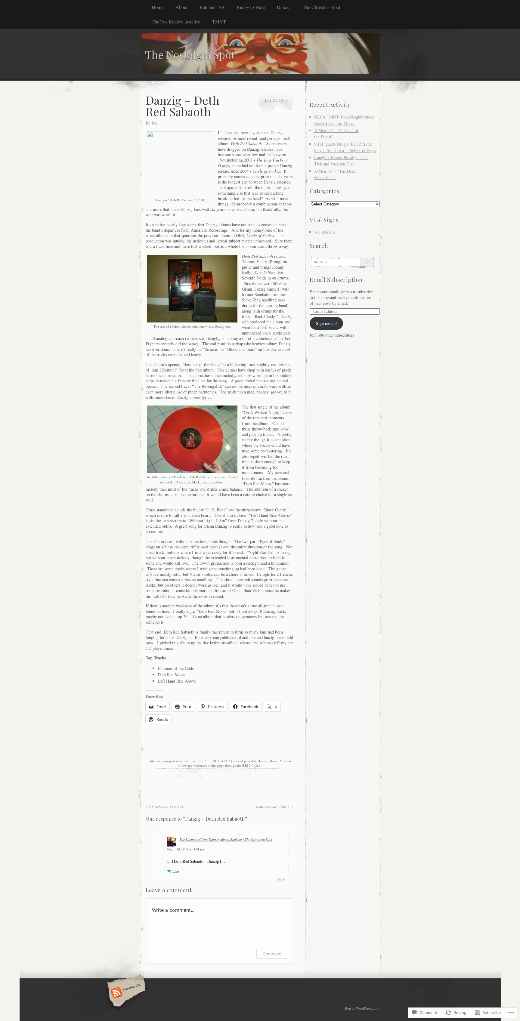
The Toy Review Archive (176, 21)
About (181, 7)
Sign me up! (326, 323)
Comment (272, 953)
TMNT (219, 21)
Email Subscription (336, 279)
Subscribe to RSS (125, 993)
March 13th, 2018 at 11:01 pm (185, 849)
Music (273, 761)
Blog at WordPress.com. (361, 1008)
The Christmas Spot (321, 7)
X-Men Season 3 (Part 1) (164, 806)
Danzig (284, 7)
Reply (282, 879)
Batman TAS (212, 7)
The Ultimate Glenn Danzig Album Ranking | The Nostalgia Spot (225, 839)
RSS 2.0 (247, 765)
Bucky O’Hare (251, 7)
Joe (154, 123)
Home (157, 7)
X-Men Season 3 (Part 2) (274, 806)
